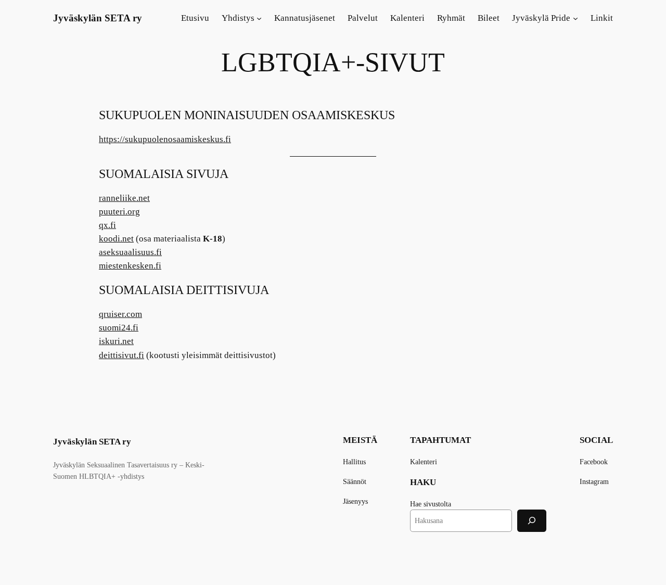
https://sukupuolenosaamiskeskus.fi (165, 139)
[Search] (531, 521)
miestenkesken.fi (130, 266)
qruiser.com (120, 314)
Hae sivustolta (430, 504)
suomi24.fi (118, 328)
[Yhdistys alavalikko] (259, 18)
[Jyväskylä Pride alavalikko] (575, 18)
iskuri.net (116, 341)
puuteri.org (119, 212)
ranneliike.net (124, 198)
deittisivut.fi (121, 355)
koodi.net (116, 239)
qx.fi (107, 225)
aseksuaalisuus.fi (130, 252)
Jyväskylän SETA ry (97, 17)
